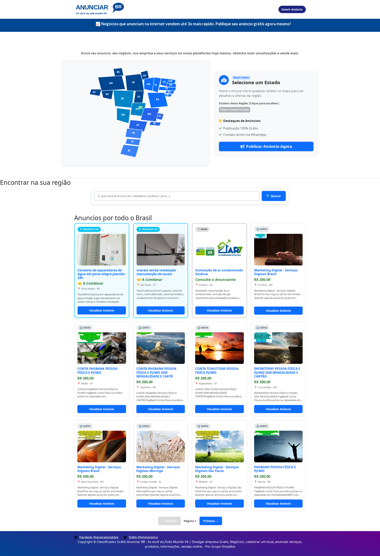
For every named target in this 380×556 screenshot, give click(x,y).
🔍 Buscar (273, 196)
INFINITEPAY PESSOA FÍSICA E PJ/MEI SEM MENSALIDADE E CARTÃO (277, 372)
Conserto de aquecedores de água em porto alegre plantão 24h (101, 274)
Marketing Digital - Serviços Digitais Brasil (276, 272)
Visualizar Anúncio (101, 310)
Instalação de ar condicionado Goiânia (219, 272)
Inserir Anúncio (292, 9)
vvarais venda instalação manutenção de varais (156, 272)
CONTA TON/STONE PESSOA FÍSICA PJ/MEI (216, 370)
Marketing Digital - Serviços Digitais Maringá (158, 469)
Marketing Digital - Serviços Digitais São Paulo (217, 469)
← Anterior (169, 521)
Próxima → (210, 521)
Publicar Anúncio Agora (269, 146)
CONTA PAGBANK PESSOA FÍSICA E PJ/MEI (97, 370)
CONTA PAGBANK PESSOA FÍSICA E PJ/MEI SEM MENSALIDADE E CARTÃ (156, 372)
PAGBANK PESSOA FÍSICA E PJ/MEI (275, 469)
